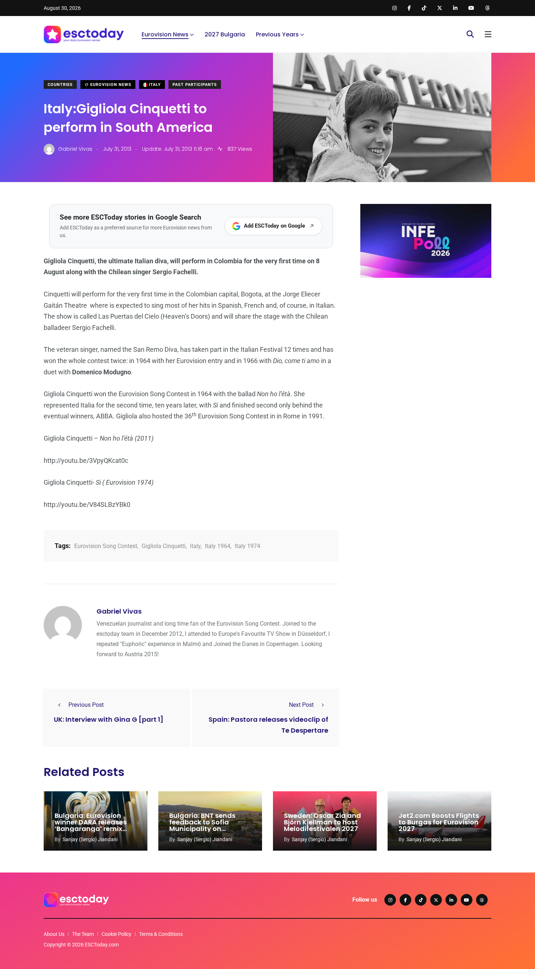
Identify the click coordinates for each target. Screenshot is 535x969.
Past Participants (195, 84)
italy (195, 546)
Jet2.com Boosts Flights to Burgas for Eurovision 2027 (439, 822)
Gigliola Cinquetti (164, 546)
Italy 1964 (217, 546)
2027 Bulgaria (225, 34)
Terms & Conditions (161, 934)
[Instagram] (390, 900)
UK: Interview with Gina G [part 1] (108, 719)
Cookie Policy (116, 934)
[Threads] (482, 900)
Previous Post (86, 704)
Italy (154, 84)
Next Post (301, 704)
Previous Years (277, 34)
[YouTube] (466, 900)
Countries (60, 84)
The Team (83, 934)
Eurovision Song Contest (105, 546)
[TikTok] (421, 900)
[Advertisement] (425, 340)
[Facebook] (405, 900)
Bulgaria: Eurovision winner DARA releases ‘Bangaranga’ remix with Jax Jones (91, 825)
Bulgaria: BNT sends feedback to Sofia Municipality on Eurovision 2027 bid (202, 825)
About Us (54, 934)
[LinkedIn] (451, 900)
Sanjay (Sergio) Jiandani (90, 839)
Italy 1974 (247, 546)
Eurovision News (165, 34)
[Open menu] (488, 34)
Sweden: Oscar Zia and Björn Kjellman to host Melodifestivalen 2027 (322, 822)
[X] (436, 900)
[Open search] (470, 34)
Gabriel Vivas (119, 611)
